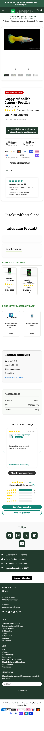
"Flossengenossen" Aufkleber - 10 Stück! (11, 325)
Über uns (5, 652)
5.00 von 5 (28, 482)
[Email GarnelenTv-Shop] (3, 612)
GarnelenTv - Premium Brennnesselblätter (29, 282)
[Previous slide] (4, 451)
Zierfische (31, 16)
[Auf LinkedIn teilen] (22, 543)
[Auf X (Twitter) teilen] (26, 535)
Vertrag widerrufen (22, 578)
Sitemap (5, 638)
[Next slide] (40, 451)
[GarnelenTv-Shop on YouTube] (20, 612)
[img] (14, 431)
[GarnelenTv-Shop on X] (17, 612)
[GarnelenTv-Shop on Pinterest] (11, 612)
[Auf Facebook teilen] (9, 535)
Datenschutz (7, 636)
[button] (10, 110)
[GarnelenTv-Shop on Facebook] (6, 612)
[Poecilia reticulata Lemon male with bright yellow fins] (22, 39)
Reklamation (7, 631)
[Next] (27, 69)
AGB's (4, 633)
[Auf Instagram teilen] (18, 535)
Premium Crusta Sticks (9, 279)
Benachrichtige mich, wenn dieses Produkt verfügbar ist (23, 130)
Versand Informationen (11, 623)
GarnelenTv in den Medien (12, 659)
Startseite (12, 16)
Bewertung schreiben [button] (22, 507)
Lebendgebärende (19, 18)
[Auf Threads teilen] (34, 535)
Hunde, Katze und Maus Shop (13, 662)
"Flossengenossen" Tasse (32, 324)
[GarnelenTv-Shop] (22, 10)
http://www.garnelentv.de (14, 377)
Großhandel (6, 667)
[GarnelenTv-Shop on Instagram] (9, 612)
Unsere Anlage (7, 655)
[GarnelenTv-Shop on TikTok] (14, 612)
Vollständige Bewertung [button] (19, 464)
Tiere (22, 16)
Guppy (33, 18)
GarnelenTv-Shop (14, 703)
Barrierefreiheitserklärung (12, 626)
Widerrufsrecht (8, 628)
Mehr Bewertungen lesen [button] (22, 473)
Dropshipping (7, 664)
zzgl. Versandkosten (20, 119)
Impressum (6, 641)
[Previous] (16, 69)
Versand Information (19, 162)
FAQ (11, 170)
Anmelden (22, 690)
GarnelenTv (10, 96)
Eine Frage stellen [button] (22, 512)
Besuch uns (6, 657)
